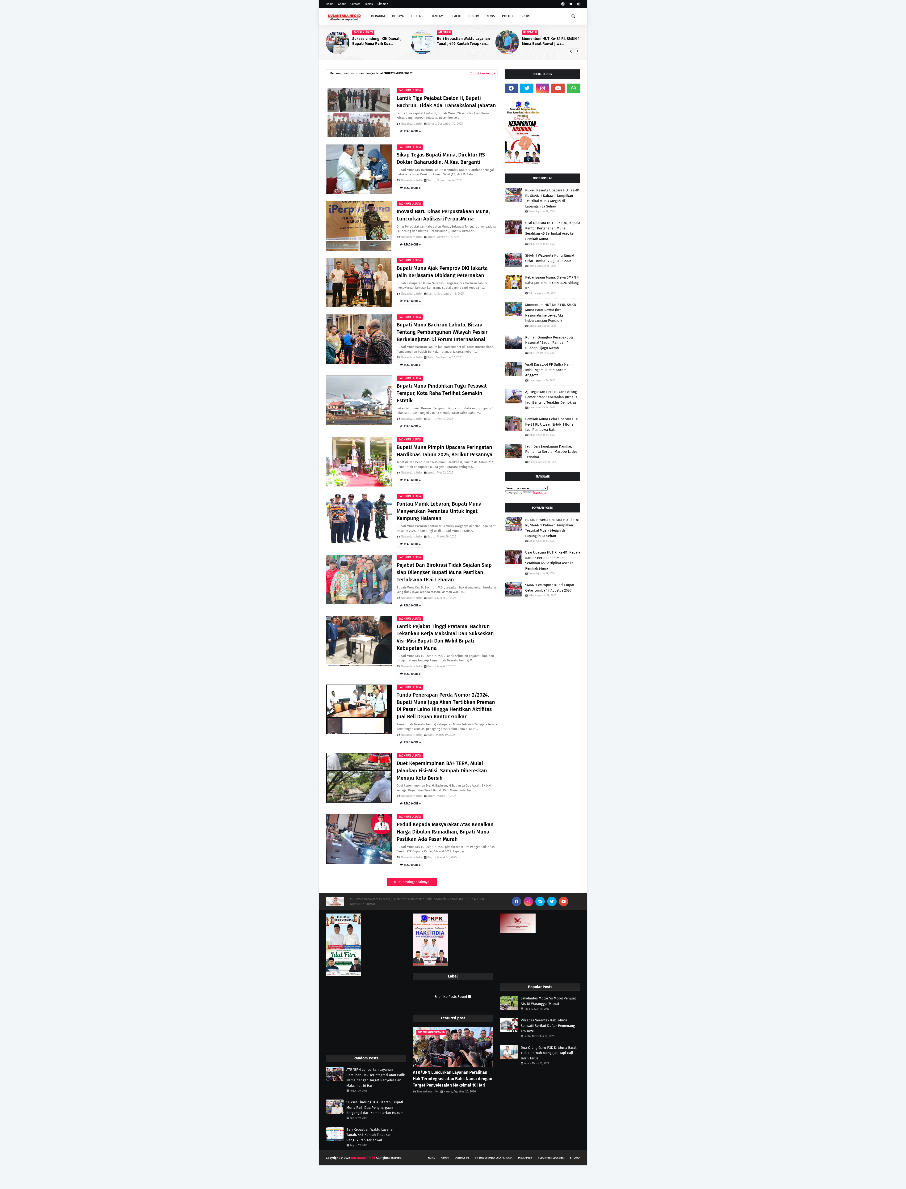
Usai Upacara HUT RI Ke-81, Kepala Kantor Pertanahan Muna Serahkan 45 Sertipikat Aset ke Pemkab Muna (552, 231)
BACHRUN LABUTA (409, 90)
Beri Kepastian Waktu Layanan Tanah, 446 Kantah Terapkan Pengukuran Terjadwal (378, 41)
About (342, 4)
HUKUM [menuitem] (473, 16)
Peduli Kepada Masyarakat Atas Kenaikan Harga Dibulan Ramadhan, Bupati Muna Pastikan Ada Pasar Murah (445, 831)
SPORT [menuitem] (526, 16)
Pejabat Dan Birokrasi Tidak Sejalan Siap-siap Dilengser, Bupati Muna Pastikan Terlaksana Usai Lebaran (445, 572)
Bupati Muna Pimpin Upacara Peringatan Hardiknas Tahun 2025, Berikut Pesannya (444, 451)
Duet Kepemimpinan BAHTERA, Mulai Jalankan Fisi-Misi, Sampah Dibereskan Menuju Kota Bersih (442, 770)
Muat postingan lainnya (411, 882)
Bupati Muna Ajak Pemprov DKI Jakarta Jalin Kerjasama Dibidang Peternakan (442, 272)
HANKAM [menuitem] (437, 16)
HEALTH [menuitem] (455, 16)
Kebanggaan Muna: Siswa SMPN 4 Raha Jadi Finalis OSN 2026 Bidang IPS (551, 41)
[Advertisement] (366, 1016)
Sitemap (383, 4)
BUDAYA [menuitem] (398, 16)
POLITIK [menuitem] (508, 16)
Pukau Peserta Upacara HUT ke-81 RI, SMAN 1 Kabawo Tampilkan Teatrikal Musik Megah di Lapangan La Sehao (552, 198)
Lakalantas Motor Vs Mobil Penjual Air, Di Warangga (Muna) (548, 1001)
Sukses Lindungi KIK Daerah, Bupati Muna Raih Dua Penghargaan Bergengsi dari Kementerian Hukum (374, 1107)
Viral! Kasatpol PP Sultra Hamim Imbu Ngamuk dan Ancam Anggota (550, 369)
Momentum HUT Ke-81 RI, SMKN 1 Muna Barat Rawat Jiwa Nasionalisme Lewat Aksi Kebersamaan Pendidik (466, 41)
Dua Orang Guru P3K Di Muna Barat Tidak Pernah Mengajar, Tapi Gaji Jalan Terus (548, 1052)
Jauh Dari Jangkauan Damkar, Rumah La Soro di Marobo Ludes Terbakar (551, 451)
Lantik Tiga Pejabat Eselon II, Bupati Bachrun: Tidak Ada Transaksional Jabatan (446, 102)
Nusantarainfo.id (363, 1157)
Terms (369, 4)
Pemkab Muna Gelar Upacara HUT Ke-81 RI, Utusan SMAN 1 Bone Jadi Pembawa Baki (552, 424)
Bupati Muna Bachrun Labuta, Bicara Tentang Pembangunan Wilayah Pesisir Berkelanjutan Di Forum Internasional (442, 332)
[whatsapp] (573, 88)
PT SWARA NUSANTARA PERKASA (493, 1157)
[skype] (540, 901)
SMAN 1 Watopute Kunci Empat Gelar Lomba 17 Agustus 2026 (549, 258)
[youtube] (558, 88)
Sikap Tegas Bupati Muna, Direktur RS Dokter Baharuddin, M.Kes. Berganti (441, 158)
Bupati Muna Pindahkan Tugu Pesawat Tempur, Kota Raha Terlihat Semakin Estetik (442, 393)
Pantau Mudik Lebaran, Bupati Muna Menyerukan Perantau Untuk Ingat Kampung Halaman (439, 511)
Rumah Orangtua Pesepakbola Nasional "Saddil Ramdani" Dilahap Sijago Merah (549, 342)
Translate (540, 493)
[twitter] (571, 4)
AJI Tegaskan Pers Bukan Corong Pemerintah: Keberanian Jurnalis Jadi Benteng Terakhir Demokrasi (551, 397)
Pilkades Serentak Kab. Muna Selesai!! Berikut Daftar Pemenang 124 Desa (548, 1025)
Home (329, 4)
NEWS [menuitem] (491, 16)
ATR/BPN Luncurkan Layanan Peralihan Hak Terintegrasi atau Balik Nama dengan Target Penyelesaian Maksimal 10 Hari (375, 1077)
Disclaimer (525, 1157)
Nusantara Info (411, 123)
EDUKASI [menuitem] (417, 16)
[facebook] (563, 4)
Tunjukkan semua (482, 73)
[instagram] (578, 4)
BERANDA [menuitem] (378, 16)
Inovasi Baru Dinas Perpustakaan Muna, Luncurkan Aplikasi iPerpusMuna (443, 215)
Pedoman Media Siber (551, 1157)
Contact (355, 4)
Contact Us (462, 1157)
